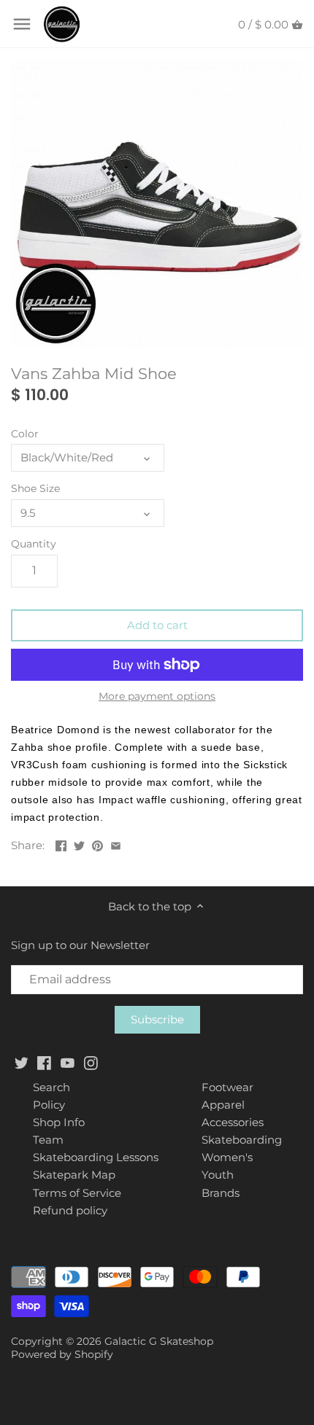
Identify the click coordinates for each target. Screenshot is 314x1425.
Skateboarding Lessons (95, 1157)
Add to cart (157, 625)
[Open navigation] (22, 24)
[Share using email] (115, 844)
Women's (227, 1157)
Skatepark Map (74, 1175)
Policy (49, 1105)
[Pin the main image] (97, 844)
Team (48, 1140)
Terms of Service (77, 1193)
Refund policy (70, 1210)
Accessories (233, 1122)
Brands (221, 1193)
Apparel (223, 1105)
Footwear (227, 1087)
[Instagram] (91, 1062)
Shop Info (59, 1122)
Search (51, 1087)
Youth (218, 1175)
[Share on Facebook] (60, 844)
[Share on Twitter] (79, 844)
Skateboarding (242, 1140)
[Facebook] (44, 1062)
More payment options (157, 696)
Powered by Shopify (62, 1354)
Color (25, 434)
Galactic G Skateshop (158, 1341)
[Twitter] (21, 1062)
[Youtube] (67, 1062)
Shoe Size (35, 488)
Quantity (33, 544)
